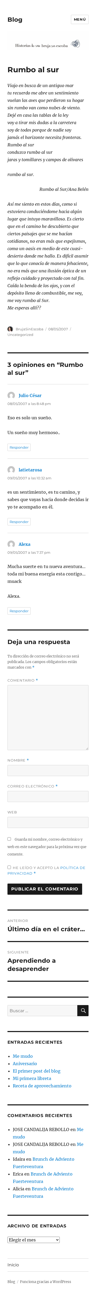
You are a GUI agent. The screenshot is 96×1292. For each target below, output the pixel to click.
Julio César (30, 395)
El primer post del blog (37, 1071)
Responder (19, 447)
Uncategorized (20, 334)
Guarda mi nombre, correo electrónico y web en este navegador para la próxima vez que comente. (46, 847)
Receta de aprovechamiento (42, 1085)
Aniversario (25, 1063)
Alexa (24, 544)
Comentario (22, 680)
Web (12, 812)
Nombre (18, 760)
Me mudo (23, 1056)
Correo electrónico (32, 786)
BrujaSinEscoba (29, 329)
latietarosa (30, 469)
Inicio (13, 1264)
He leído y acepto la (46, 871)
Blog (14, 19)
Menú (80, 19)
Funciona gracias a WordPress (45, 1282)
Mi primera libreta (32, 1078)
